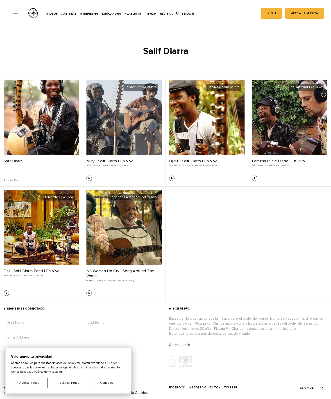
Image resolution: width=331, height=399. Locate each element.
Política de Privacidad (48, 371)
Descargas (111, 13)
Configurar (107, 382)
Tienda (150, 13)
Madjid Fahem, (272, 165)
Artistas (69, 13)
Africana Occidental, (192, 165)
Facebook (177, 387)
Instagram (197, 387)
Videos (52, 13)
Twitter (230, 387)
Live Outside (36, 275)
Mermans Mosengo (125, 280)
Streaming (89, 13)
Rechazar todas (68, 382)
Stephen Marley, (107, 280)
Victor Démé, (22, 275)
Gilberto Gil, (92, 280)
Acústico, (103, 165)
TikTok (215, 387)
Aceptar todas (29, 382)
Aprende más (179, 345)
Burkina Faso (210, 165)
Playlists (133, 13)
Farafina (285, 165)
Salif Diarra (13, 161)
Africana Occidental (119, 165)
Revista (166, 13)
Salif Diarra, (92, 165)
